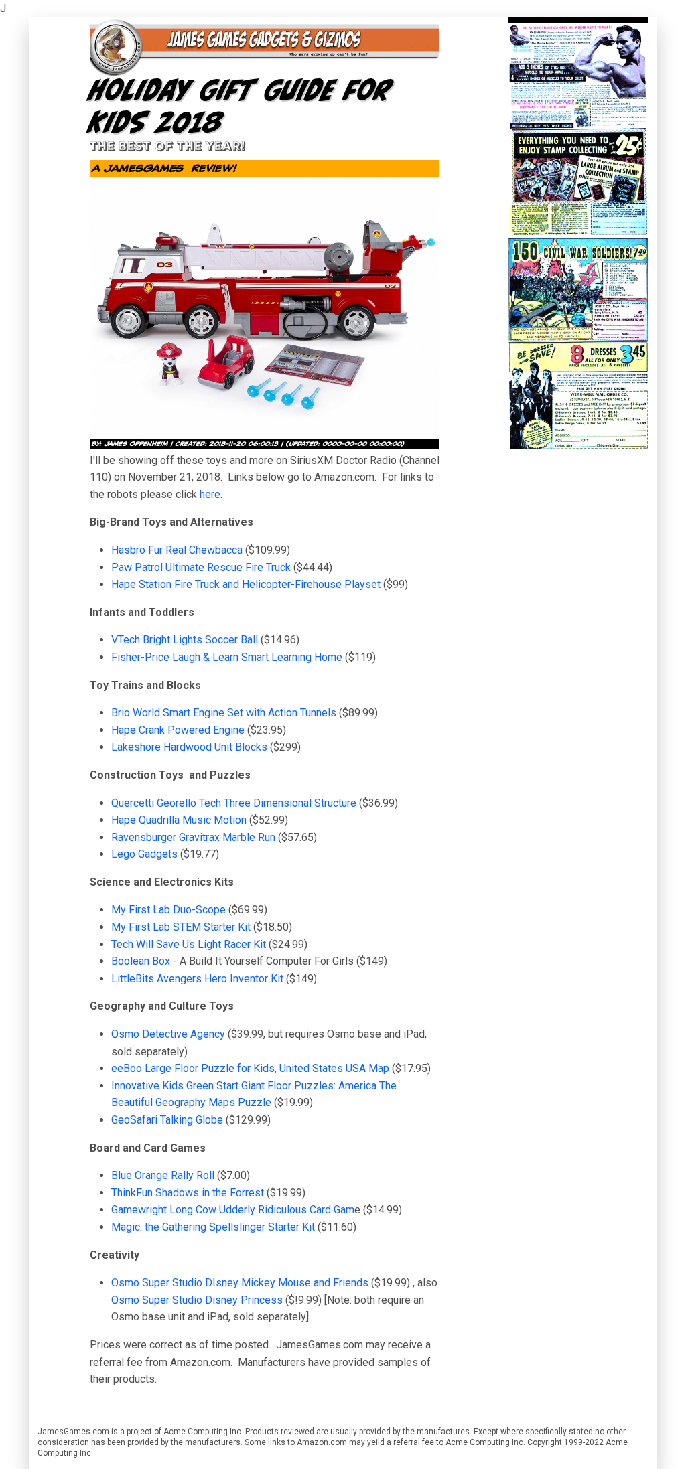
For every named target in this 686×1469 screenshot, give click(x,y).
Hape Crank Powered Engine (178, 730)
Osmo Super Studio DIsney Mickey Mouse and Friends (239, 1282)
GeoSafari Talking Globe (167, 1119)
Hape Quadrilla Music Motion (179, 820)
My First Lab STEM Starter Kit (181, 927)
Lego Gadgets (144, 854)
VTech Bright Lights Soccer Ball (186, 639)
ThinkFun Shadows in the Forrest (187, 1192)
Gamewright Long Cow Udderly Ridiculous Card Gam (232, 1209)
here (210, 494)
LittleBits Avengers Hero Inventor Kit (197, 978)
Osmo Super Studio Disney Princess (197, 1300)
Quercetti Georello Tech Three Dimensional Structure (233, 803)
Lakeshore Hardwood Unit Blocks (189, 747)
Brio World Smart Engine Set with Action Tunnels (223, 712)
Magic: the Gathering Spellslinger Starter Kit (213, 1227)
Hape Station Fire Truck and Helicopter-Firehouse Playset (247, 584)
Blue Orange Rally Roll (162, 1175)
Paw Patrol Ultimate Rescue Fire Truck (201, 567)
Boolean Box (140, 961)
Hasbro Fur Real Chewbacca (177, 550)
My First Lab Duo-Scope (168, 909)
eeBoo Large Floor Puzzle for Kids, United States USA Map (250, 1068)
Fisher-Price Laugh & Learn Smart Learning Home (226, 657)
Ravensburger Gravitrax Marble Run (193, 837)
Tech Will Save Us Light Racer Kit (188, 944)
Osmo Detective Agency (168, 1034)
